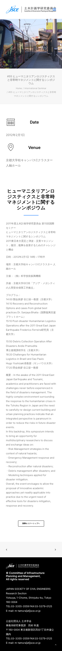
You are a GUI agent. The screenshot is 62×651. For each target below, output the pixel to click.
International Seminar (35, 88)
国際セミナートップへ (31, 523)
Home (19, 88)
